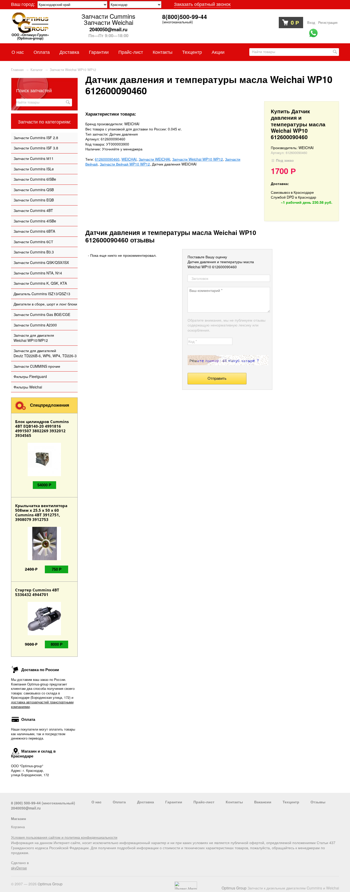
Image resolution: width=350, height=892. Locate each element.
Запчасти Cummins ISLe (34, 168)
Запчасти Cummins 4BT (33, 210)
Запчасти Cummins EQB (34, 199)
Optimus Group (234, 887)
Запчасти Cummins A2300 (35, 324)
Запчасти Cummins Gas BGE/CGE (42, 314)
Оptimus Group (50, 883)
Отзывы (318, 801)
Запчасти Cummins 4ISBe (35, 220)
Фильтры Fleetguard (30, 376)
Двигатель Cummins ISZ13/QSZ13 (42, 293)
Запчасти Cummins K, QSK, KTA (40, 283)
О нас (18, 51)
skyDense (19, 867)
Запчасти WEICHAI (154, 159)
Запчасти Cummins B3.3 (34, 251)
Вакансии (262, 801)
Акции (218, 51)
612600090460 (107, 159)
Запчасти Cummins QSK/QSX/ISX (41, 262)
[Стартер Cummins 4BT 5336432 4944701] (44, 633)
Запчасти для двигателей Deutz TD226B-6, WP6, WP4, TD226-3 (45, 353)
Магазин (18, 818)
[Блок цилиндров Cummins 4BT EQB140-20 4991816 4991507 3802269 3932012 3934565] (44, 474)
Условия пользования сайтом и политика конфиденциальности (64, 837)
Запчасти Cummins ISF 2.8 (36, 137)
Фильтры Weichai (28, 386)
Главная (17, 69)
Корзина (18, 826)
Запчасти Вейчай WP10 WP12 (125, 164)
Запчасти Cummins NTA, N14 (38, 272)
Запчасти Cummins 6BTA (34, 231)
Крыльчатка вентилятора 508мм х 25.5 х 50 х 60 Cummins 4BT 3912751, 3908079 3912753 (41, 512)
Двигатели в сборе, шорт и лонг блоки (45, 303)
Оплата (42, 51)
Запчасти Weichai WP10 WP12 (197, 159)
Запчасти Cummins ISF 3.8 (36, 147)
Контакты (162, 51)
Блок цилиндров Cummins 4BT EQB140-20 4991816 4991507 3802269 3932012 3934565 (42, 428)
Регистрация (327, 22)
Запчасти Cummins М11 (34, 158)
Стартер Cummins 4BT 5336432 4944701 (37, 592)
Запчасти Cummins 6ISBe (35, 179)
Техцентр (192, 51)
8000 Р (57, 644)
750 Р (56, 569)
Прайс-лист (130, 51)
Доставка (69, 51)
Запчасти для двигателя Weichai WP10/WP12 (34, 338)
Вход (311, 22)
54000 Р (44, 485)
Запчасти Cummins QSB (34, 189)
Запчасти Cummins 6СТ (33, 241)
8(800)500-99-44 (184, 16)
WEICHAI (129, 159)
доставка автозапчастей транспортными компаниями (42, 704)
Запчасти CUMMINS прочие (37, 366)
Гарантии (99, 51)
